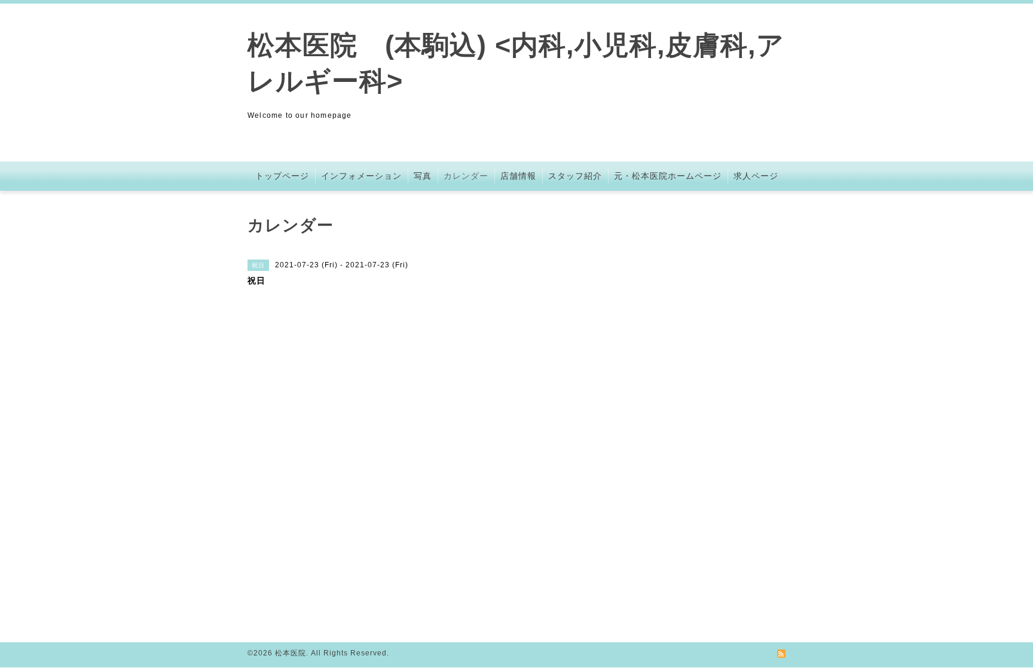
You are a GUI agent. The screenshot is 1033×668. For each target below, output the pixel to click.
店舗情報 (518, 176)
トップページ (282, 176)
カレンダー (466, 176)
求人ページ (756, 176)
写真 (423, 176)
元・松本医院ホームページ (668, 176)
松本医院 (290, 653)
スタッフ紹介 (575, 176)
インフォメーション (361, 176)
